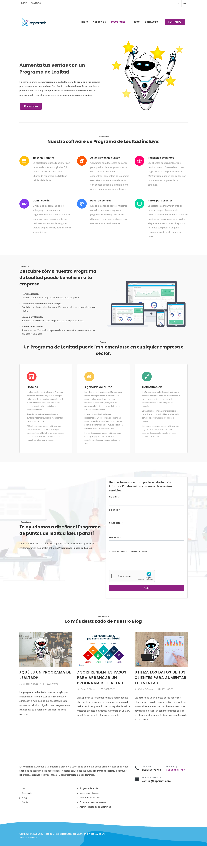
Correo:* (114, 510)
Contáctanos (31, 106)
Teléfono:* (116, 523)
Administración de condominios (95, 807)
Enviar (147, 588)
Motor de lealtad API (90, 798)
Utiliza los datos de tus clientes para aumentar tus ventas (161, 678)
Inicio (24, 3)
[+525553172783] (178, 3)
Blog (24, 798)
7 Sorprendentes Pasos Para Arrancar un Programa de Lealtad (101, 678)
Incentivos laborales (89, 793)
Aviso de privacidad (28, 838)
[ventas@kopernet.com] (185, 3)
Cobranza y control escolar (93, 802)
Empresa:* (115, 537)
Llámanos (174, 22)
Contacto (36, 3)
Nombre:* (115, 496)
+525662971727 (175, 770)
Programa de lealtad (89, 788)
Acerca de (27, 793)
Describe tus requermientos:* (128, 551)
